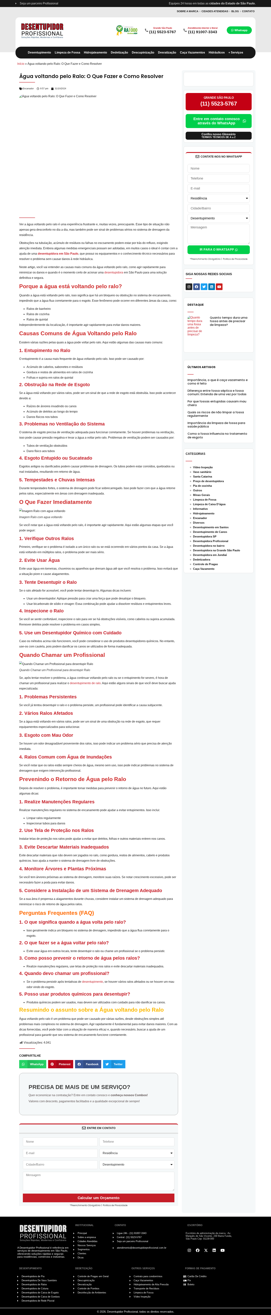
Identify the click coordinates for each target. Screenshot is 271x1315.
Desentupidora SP (204, 536)
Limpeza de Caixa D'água (209, 504)
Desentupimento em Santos (211, 527)
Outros (197, 490)
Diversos (198, 522)
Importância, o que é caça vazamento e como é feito (217, 382)
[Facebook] (196, 286)
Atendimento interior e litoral (203, 28)
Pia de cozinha (202, 485)
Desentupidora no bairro (209, 545)
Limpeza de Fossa (204, 499)
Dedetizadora (201, 559)
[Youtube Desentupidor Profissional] (222, 1250)
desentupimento (92, 981)
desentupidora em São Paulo (58, 253)
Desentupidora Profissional (210, 541)
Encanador (28, 88)
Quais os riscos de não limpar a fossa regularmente (215, 414)
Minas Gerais (201, 495)
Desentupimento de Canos (210, 531)
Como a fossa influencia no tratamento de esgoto (217, 435)
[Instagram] (189, 286)
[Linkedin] (211, 286)
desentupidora (113, 272)
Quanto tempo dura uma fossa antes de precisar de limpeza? (228, 321)
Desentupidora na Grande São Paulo (216, 550)
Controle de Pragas (205, 564)
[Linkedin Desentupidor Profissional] (214, 1250)
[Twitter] (204, 286)
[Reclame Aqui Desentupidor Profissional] (126, 30)
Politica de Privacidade (115, 1205)
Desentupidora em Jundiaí (210, 554)
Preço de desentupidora (208, 481)
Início (20, 63)
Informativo (200, 508)
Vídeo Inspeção (203, 467)
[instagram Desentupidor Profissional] (189, 1250)
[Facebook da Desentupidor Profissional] (197, 1250)
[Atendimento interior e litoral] (185, 30)
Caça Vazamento (203, 568)
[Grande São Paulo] (146, 30)
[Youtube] (219, 286)
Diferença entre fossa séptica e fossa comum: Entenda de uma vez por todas (216, 392)
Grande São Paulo (162, 28)
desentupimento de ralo (85, 683)
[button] (32, 1064)
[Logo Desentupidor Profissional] (42, 30)
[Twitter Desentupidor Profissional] (206, 1250)
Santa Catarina (202, 476)
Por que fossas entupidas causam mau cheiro (216, 403)
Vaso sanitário (202, 471)
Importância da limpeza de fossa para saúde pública (216, 425)
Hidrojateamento (203, 513)
